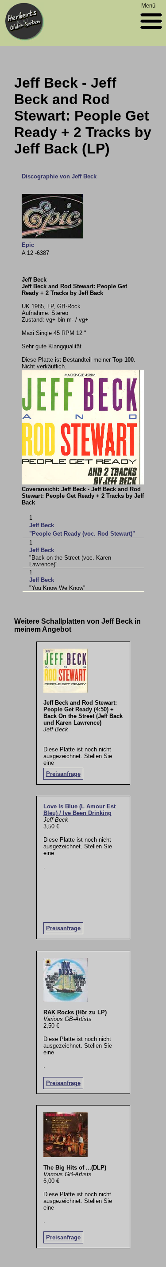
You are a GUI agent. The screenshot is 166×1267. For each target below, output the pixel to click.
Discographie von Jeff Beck (59, 176)
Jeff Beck (41, 525)
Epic (28, 245)
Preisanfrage (63, 774)
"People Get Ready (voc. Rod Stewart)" (82, 533)
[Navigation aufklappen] (151, 31)
